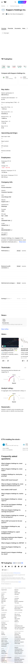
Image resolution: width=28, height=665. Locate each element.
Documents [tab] (18, 28)
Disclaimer (17, 634)
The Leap (17, 602)
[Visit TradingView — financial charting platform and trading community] (6, 59)
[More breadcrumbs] (7, 6)
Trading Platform (18, 653)
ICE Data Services (16, 572)
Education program (19, 662)
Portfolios (3, 622)
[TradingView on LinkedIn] (15, 566)
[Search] (15, 2)
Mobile (2, 633)
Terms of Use (17, 633)
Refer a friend (4, 641)
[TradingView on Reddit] (25, 566)
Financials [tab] (10, 28)
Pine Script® (4, 628)
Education (3, 651)
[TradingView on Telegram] (19, 566)
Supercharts (4, 589)
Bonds (2, 597)
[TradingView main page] (5, 2)
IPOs (2, 618)
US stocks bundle (18, 610)
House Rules (4, 644)
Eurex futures (17, 608)
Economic (3, 614)
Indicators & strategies (6, 657)
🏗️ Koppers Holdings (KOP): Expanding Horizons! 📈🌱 (9, 349)
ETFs (2, 595)
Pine (2, 602)
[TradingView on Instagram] (12, 566)
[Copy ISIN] (11, 220)
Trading (3, 650)
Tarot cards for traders (20, 627)
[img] (22, 14)
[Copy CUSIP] (9, 225)
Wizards (3, 659)
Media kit (17, 621)
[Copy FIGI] (11, 230)
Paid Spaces (4, 662)
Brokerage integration (19, 659)
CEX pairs (3, 599)
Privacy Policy (18, 636)
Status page (17, 643)
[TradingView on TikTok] (22, 566)
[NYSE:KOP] (3, 346)
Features (16, 589)
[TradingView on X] (2, 566)
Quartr (20, 581)
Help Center (17, 618)
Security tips (17, 640)
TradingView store (19, 625)
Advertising (17, 657)
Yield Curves (4, 624)
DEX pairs (3, 601)
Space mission (18, 615)
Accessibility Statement (20, 639)
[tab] (18, 251)
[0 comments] (8, 360)
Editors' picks (4, 653)
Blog (16, 617)
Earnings (3, 615)
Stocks (2, 594)
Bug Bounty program (19, 642)
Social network (4, 638)
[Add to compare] (15, 78)
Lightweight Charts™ (19, 650)
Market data (17, 592)
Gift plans (17, 594)
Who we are (17, 614)
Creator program (5, 643)
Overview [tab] (3, 28)
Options (3, 625)
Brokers (16, 599)
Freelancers (4, 660)
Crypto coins (4, 598)
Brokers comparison (19, 601)
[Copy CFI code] (6, 234)
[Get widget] (25, 367)
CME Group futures (19, 607)
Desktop (3, 634)
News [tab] (23, 28)
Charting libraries (18, 649)
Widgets (16, 647)
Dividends (3, 617)
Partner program (18, 660)
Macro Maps (4, 627)
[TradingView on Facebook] (6, 566)
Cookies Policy (18, 637)
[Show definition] (13, 93)
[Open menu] (2, 2)
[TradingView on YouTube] (9, 566)
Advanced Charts (18, 652)
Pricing (16, 591)
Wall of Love (4, 640)
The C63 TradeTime (19, 628)
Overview (17, 598)
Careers (16, 620)
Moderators (3, 646)
